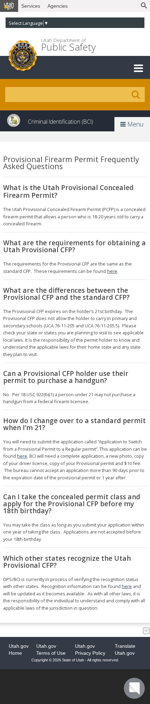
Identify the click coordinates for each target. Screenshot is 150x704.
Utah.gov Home (19, 649)
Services (30, 6)
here (112, 271)
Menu (135, 124)
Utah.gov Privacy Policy (90, 649)
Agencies (57, 6)
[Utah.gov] (9, 6)
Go (136, 95)
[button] (138, 68)
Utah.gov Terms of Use (51, 649)
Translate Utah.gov (125, 649)
